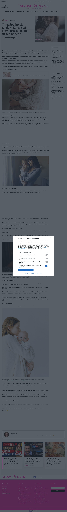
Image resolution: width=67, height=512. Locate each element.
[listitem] (33, 252)
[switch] (46, 255)
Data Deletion (27, 273)
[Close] (52, 238)
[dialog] (33, 256)
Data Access (33, 273)
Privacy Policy (39, 273)
